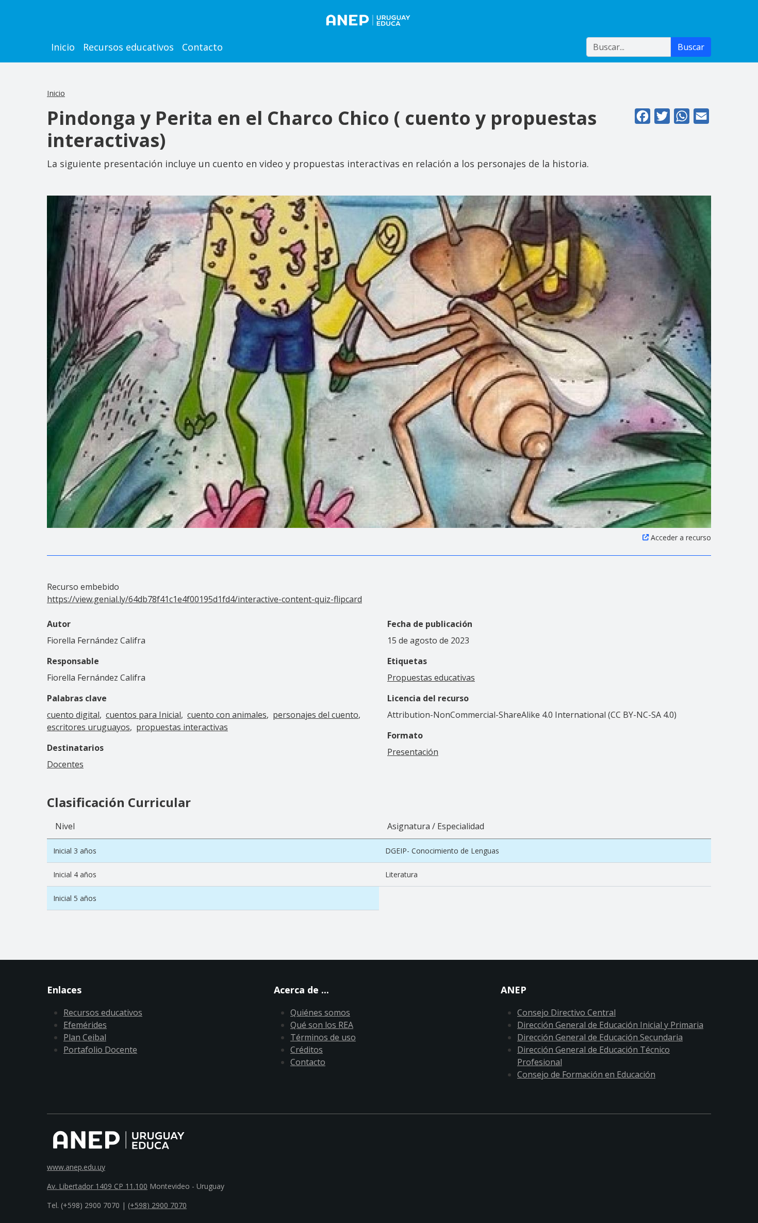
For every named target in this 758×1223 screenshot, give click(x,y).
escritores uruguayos (88, 727)
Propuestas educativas (431, 677)
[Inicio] (379, 20)
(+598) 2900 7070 (157, 1205)
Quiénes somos (320, 1012)
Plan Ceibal (84, 1037)
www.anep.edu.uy (76, 1167)
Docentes (65, 764)
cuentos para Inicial (143, 714)
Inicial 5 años (74, 898)
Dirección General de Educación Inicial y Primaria (610, 1025)
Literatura (401, 874)
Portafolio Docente (100, 1049)
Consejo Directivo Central (566, 1012)
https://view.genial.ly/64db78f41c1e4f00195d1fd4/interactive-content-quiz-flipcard (204, 599)
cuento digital (73, 714)
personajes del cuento (315, 714)
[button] (379, 360)
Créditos (306, 1049)
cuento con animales (227, 714)
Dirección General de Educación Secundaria (600, 1037)
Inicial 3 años (74, 851)
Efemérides (85, 1025)
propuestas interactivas (182, 727)
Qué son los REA (321, 1025)
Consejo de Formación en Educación (586, 1074)
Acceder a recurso (681, 537)
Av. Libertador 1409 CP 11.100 (97, 1186)
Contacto (202, 47)
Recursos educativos (128, 47)
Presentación (412, 752)
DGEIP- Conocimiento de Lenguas (442, 851)
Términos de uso (323, 1037)
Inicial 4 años (74, 874)
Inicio (63, 47)
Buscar (691, 47)
